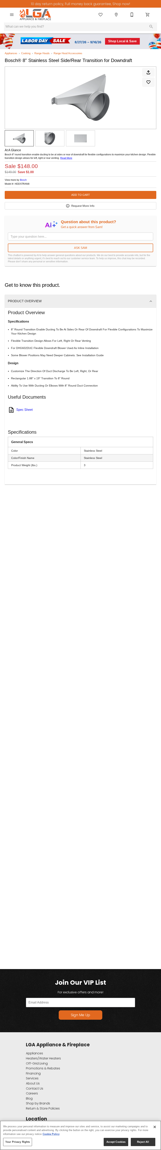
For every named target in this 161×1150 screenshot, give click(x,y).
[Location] (116, 14)
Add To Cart (80, 194)
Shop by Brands (38, 1103)
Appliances (11, 53)
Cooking (25, 53)
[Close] (154, 1127)
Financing (33, 1073)
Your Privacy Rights (17, 1141)
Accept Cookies (116, 1141)
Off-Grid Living (37, 1063)
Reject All (143, 1141)
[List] (100, 14)
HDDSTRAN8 (22, 184)
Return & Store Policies (43, 1108)
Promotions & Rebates (43, 1068)
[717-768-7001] (132, 14)
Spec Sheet (24, 409)
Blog (29, 1098)
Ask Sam (80, 247)
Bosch (23, 180)
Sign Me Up (80, 1014)
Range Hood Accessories (68, 53)
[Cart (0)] (147, 14)
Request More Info (82, 205)
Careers (32, 1093)
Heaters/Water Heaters (43, 1058)
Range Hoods (42, 53)
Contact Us (34, 1088)
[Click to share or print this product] (148, 72)
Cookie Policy (51, 1134)
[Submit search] (151, 26)
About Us (33, 1083)
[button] (11, 14)
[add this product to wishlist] (148, 82)
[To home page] (35, 15)
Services (32, 1078)
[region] (80, 1135)
